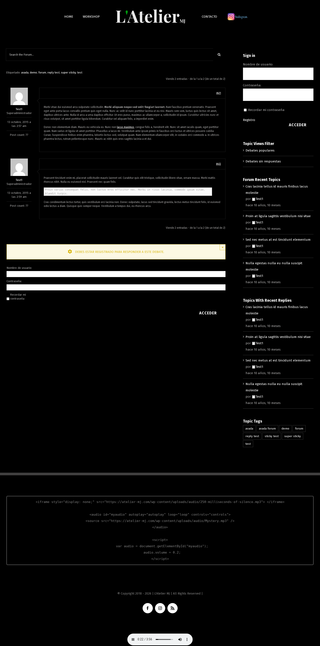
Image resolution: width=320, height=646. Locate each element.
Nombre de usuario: (19, 267)
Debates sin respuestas (263, 161)
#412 (218, 163)
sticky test (272, 436)
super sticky (68, 72)
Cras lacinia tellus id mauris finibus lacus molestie (277, 189)
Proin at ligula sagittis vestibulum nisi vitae (278, 216)
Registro (249, 120)
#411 (218, 93)
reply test (53, 72)
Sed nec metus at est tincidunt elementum (278, 240)
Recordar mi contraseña (18, 296)
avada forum (267, 428)
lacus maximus (125, 127)
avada (25, 72)
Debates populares (260, 150)
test (79, 72)
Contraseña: (14, 281)
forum (42, 72)
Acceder (208, 313)
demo (33, 72)
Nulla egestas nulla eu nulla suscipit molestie (274, 266)
